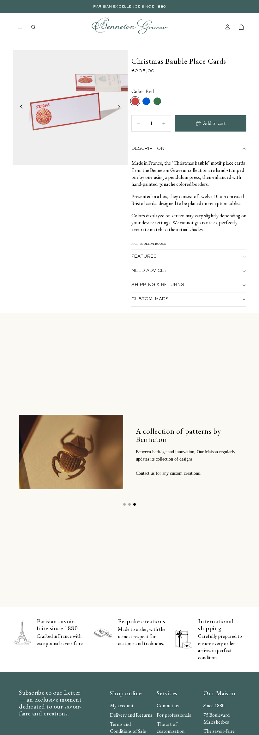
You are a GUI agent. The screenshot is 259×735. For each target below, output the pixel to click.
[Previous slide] (20, 108)
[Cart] (241, 27)
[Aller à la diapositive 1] (124, 504)
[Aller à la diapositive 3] (134, 504)
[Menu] (20, 27)
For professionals (174, 714)
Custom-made (150, 299)
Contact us (168, 705)
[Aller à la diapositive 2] (129, 504)
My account (122, 705)
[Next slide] (121, 108)
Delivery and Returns (131, 714)
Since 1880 (214, 705)
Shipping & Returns (157, 285)
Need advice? (148, 271)
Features (144, 257)
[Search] (33, 27)
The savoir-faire (219, 731)
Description (148, 149)
